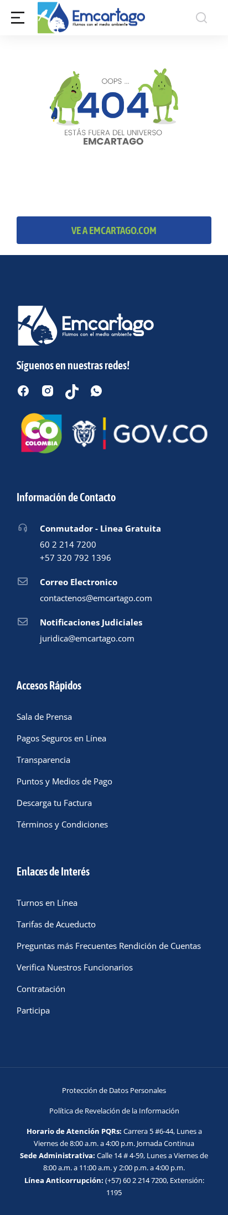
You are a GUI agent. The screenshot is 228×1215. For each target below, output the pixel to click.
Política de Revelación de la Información (114, 1111)
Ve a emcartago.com (114, 230)
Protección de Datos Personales (114, 1090)
